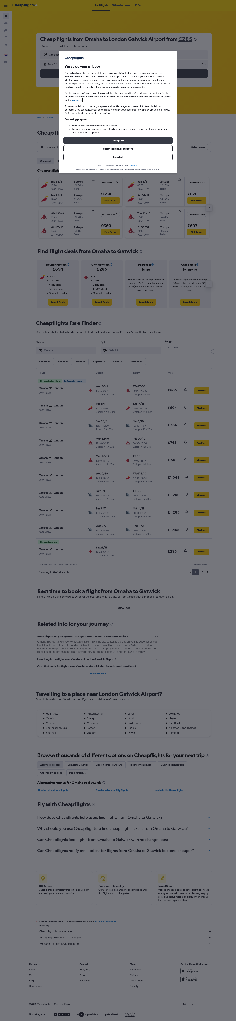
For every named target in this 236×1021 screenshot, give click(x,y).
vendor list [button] (77, 100)
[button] (118, 140)
